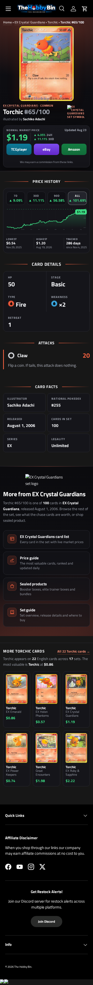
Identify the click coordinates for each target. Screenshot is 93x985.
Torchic (53, 22)
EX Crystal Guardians (29, 22)
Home (7, 22)
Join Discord (46, 921)
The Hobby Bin (23, 966)
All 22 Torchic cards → (73, 651)
